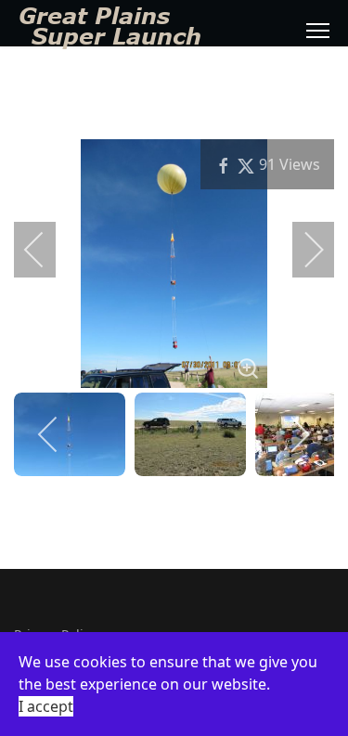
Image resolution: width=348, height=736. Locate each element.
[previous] (46, 250)
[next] (301, 250)
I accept (46, 706)
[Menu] (317, 30)
